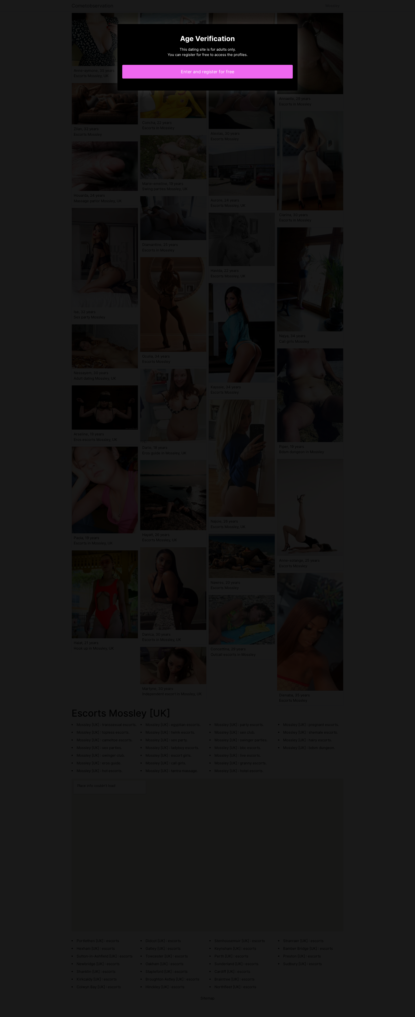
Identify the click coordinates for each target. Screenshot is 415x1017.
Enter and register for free (207, 71)
